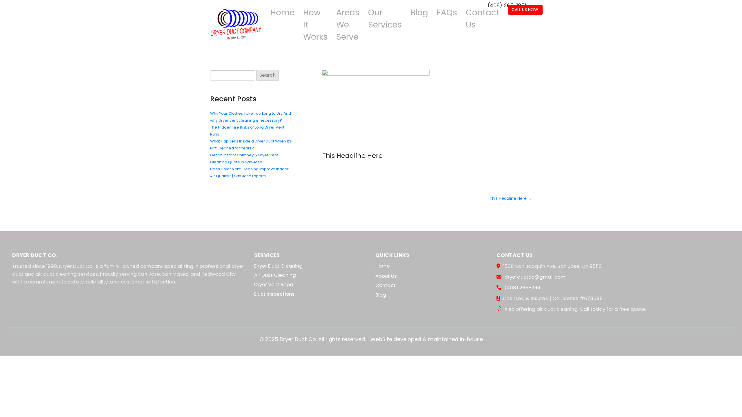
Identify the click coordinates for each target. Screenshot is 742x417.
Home (282, 12)
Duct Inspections (274, 293)
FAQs (447, 12)
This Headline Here (511, 198)
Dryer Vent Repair (275, 284)
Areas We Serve (347, 25)
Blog (419, 12)
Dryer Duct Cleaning (278, 265)
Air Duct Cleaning (275, 275)
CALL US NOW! (525, 9)
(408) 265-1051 (522, 287)
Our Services (385, 18)
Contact (385, 285)
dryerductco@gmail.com (534, 276)
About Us (386, 275)
